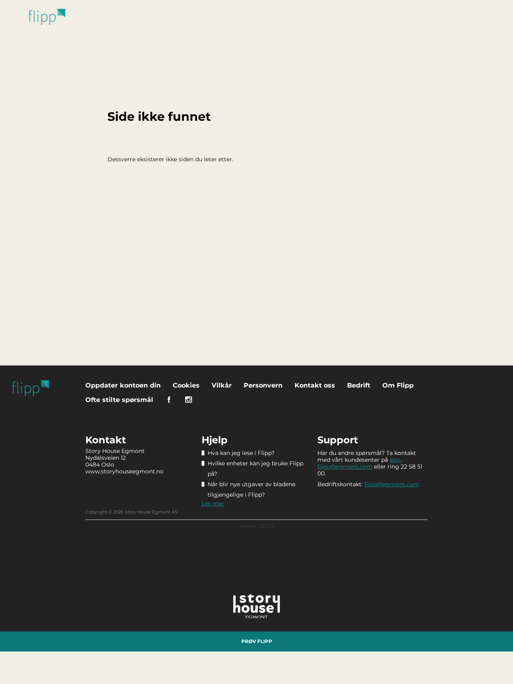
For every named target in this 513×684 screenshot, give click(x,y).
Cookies (186, 385)
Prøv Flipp (256, 641)
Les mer (213, 503)
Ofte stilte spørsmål (119, 400)
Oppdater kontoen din (123, 385)
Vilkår (222, 385)
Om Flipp (398, 385)
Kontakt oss (315, 385)
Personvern (263, 385)
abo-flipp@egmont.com (359, 463)
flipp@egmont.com (391, 484)
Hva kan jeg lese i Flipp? (241, 453)
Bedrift (358, 385)
